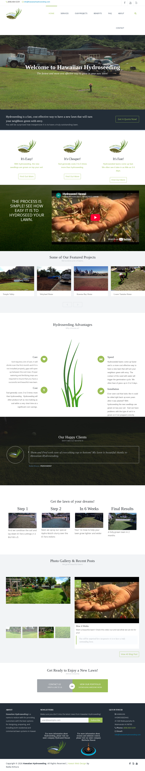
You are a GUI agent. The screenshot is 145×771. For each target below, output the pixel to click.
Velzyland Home (46, 294)
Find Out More (27, 176)
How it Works (82, 626)
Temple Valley (8, 294)
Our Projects (81, 13)
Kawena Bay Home (84, 294)
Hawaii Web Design (77, 763)
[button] (54, 685)
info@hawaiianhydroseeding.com (37, 2)
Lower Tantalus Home (123, 294)
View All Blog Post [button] (129, 654)
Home (51, 13)
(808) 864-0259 (129, 727)
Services (65, 13)
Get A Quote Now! (127, 119)
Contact (120, 28)
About (121, 13)
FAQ (110, 13)
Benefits (98, 13)
